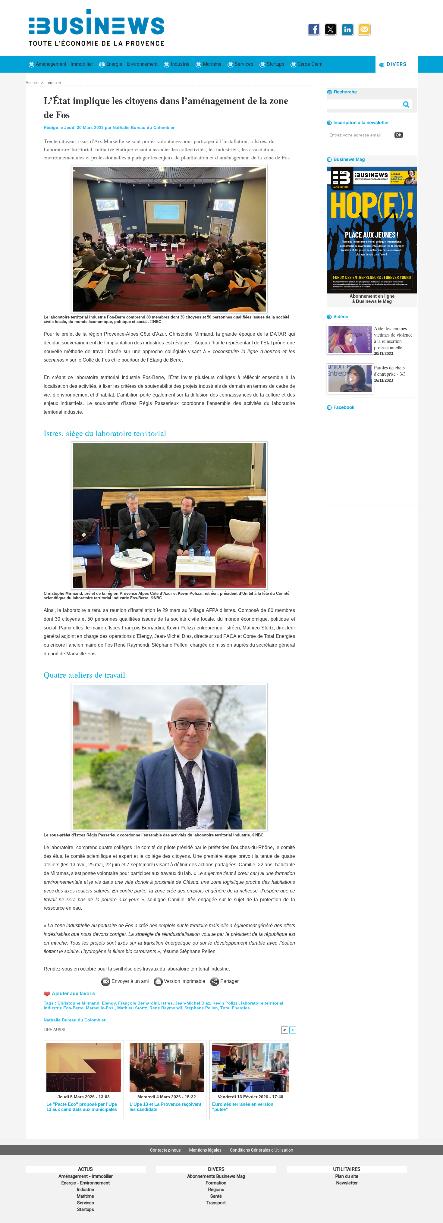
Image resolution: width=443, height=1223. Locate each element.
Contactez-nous (166, 1150)
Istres (167, 1003)
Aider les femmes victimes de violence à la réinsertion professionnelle (393, 337)
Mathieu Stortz (132, 1007)
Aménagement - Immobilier (64, 64)
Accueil (32, 82)
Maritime (212, 64)
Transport (216, 1203)
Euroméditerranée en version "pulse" (242, 1107)
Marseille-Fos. (100, 1007)
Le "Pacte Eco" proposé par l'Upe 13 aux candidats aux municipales (81, 1107)
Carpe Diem (309, 64)
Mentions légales (205, 1150)
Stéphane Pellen (201, 1007)
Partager (229, 981)
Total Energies (235, 1007)
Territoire (53, 82)
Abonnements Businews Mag (216, 1176)
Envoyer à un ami (129, 981)
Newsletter (347, 1183)
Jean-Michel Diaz (192, 1003)
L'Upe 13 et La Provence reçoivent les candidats (165, 1107)
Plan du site (346, 1176)
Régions (216, 1189)
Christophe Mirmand (78, 1003)
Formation (216, 1183)
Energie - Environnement (131, 64)
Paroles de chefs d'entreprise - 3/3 (390, 370)
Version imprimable (184, 981)
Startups (274, 64)
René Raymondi (165, 1007)
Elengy (109, 1003)
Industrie (180, 64)
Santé (216, 1196)
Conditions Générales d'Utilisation (261, 1150)
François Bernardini (138, 1003)
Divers (396, 64)
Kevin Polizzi (225, 1003)
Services (243, 64)
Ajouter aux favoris (73, 993)
